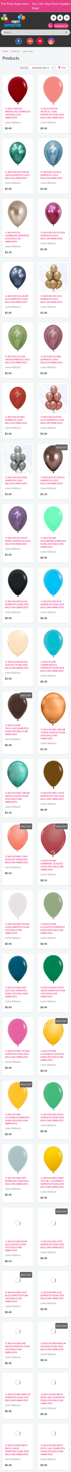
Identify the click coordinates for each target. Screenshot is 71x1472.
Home (5, 51)
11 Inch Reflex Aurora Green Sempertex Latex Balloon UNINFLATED (17, 175)
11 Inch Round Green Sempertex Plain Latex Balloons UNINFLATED (52, 1117)
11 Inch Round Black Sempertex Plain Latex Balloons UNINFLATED (17, 604)
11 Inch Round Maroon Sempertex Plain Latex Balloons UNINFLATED (17, 1410)
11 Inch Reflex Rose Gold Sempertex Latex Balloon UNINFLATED (52, 420)
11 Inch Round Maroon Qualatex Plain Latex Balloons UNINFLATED (53, 1359)
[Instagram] (51, 41)
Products (15, 51)
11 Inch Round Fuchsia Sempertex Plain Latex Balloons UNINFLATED (17, 1054)
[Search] (66, 32)
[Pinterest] (39, 41)
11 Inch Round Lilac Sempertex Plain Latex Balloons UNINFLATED (52, 1308)
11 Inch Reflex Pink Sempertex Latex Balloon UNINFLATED (51, 359)
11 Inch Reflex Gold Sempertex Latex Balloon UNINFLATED (51, 299)
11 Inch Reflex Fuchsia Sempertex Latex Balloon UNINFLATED (52, 235)
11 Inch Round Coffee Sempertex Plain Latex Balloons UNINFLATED (52, 796)
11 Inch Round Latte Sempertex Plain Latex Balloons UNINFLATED (52, 1244)
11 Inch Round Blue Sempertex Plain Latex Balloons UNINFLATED (52, 604)
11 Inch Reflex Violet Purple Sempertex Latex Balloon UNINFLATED (17, 541)
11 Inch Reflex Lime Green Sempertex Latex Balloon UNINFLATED (17, 359)
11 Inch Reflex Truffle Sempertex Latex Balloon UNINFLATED (52, 480)
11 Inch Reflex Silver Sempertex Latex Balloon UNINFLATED (16, 480)
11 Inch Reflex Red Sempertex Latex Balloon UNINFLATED (16, 420)
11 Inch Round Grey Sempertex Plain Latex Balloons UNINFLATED (17, 1181)
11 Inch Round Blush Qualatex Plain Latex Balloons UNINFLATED (16, 665)
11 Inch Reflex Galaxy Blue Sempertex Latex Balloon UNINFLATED (17, 299)
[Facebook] (18, 41)
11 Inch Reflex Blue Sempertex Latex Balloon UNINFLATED (51, 175)
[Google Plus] (30, 41)
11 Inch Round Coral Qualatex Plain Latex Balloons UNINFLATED (16, 859)
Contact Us (61, 25)
